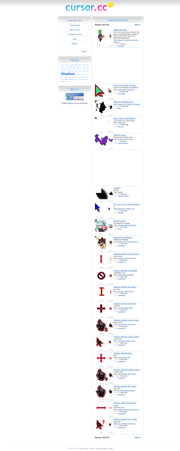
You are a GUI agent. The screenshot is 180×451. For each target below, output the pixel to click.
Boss (129, 40)
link (119, 390)
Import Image (75, 25)
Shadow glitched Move (123, 353)
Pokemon (126, 139)
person (129, 324)
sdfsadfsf (121, 212)
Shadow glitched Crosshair (125, 304)
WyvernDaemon (123, 143)
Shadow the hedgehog (123, 237)
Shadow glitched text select (125, 287)
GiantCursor (131, 89)
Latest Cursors (74, 30)
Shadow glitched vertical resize (126, 254)
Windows (120, 208)
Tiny (124, 122)
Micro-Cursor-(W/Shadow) (124, 118)
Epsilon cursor (119, 221)
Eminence (128, 225)
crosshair (121, 308)
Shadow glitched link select (125, 386)
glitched (132, 390)
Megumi (137, 104)
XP (125, 208)
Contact (111, 448)
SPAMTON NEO (120, 30)
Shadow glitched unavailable (125, 270)
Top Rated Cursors (75, 34)
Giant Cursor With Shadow (125, 85)
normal (120, 341)
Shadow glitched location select (127, 370)
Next (137, 25)
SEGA (136, 241)
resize (134, 258)
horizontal (126, 409)
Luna (133, 208)
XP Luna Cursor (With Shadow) (127, 204)
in (118, 225)
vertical (125, 258)
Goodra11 (121, 46)
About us (86, 448)
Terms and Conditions (101, 448)
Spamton (116, 42)
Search (84, 51)
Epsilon (133, 225)
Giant (125, 89)
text (119, 291)
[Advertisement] (46, 55)
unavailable (130, 275)
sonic (125, 241)
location (133, 374)
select (122, 291)
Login (75, 39)
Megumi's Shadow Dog (123, 102)
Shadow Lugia (119, 135)
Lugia (131, 139)
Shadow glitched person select (126, 320)
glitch (129, 258)
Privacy (92, 448)
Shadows (129, 104)
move (119, 357)
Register (75, 44)
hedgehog (130, 241)
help (128, 423)
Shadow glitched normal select (126, 337)
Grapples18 (121, 262)
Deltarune (135, 40)
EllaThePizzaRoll (123, 196)
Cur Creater (121, 93)
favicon (71, 103)
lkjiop (119, 108)
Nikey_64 (121, 126)
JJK (133, 104)
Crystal (125, 40)
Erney (120, 229)
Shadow (120, 40)
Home (81, 448)
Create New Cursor (75, 21)
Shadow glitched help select (125, 419)
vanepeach (121, 245)
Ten (124, 104)
